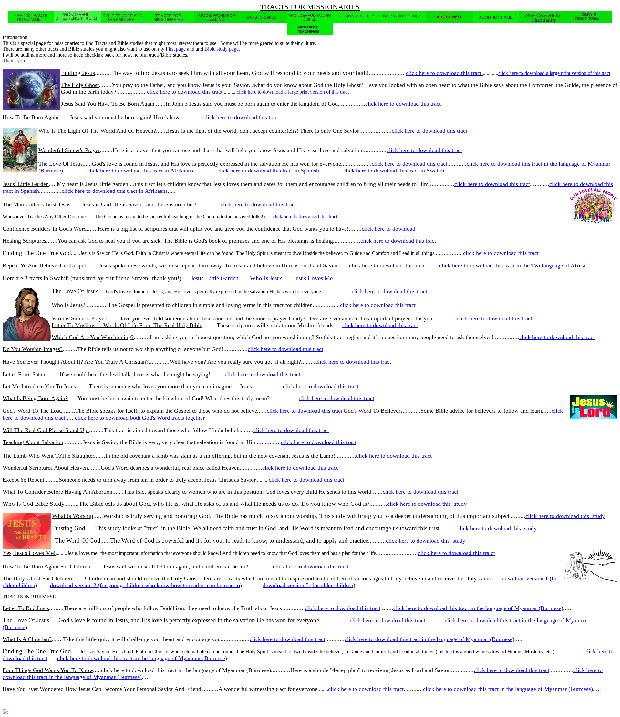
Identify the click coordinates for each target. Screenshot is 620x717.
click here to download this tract (443, 73)
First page (176, 49)
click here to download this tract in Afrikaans (140, 170)
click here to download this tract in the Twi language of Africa (512, 265)
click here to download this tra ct (456, 553)
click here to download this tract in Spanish (268, 170)
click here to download (388, 228)
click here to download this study (427, 504)
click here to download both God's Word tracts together (140, 417)
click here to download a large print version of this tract (554, 73)
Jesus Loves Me (313, 278)
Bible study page (221, 49)
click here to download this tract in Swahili (393, 170)
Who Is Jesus (266, 278)
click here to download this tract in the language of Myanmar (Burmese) (478, 608)
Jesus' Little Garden (215, 278)
